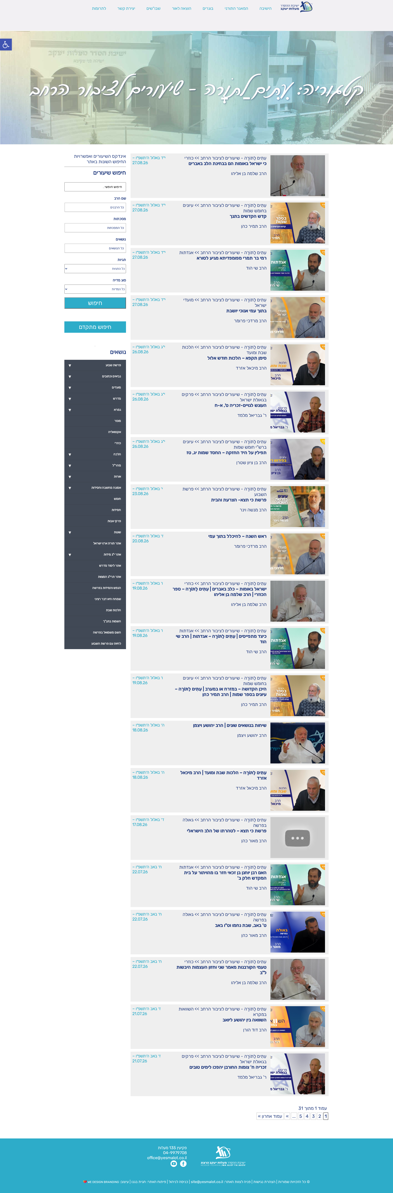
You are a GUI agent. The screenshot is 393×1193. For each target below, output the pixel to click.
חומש (117, 499)
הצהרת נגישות (264, 1182)
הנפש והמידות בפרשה (106, 588)
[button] (6, 44)
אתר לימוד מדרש (110, 566)
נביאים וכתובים (95, 376)
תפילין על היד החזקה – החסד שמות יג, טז (226, 452)
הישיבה (265, 8)
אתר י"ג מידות (95, 554)
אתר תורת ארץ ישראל (107, 543)
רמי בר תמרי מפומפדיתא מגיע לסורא (232, 258)
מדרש (95, 398)
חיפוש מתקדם (95, 327)
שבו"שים (153, 8)
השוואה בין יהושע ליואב (245, 1020)
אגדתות (186, 252)
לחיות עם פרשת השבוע (106, 643)
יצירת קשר (126, 8)
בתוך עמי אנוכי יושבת (246, 310)
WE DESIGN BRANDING (103, 1182)
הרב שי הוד (256, 268)
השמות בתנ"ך (112, 621)
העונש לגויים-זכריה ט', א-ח (241, 405)
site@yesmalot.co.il (207, 1182)
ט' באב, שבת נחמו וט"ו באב (241, 925)
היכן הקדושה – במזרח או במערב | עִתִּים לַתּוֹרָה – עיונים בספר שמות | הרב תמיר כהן (221, 691)
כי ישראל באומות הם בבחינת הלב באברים (228, 163)
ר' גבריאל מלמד (252, 415)
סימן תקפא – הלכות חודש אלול (237, 358)
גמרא (95, 410)
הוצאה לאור (181, 8)
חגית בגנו (138, 1182)
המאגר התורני (236, 8)
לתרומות (99, 8)
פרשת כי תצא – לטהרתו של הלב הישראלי (227, 830)
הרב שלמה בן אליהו (249, 173)
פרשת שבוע (95, 365)
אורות (95, 476)
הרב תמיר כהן (254, 226)
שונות (95, 532)
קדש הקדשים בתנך (248, 216)
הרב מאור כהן (254, 840)
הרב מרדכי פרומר (250, 320)
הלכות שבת (113, 610)
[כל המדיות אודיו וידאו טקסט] (95, 289)
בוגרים (208, 8)
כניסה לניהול (178, 1182)
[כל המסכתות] (95, 227)
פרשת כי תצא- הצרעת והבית (239, 500)
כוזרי (189, 158)
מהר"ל (95, 465)
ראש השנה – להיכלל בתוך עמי (237, 536)
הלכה (95, 454)
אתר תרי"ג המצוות (109, 577)
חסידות (116, 510)
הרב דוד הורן (255, 1030)
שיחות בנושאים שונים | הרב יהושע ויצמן (230, 725)
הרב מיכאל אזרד (251, 368)
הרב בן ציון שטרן (251, 462)
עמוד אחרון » (270, 1116)
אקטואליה (114, 432)
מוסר (117, 421)
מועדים (95, 387)
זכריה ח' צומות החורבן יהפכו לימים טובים (228, 1067)
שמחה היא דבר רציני (108, 599)
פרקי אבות (114, 521)
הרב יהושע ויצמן (252, 735)
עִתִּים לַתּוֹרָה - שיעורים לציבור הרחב (233, 158)
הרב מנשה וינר (253, 510)
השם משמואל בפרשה (107, 632)
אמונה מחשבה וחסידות (95, 487)
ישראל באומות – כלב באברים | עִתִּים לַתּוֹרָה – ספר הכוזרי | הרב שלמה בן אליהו (220, 591)
